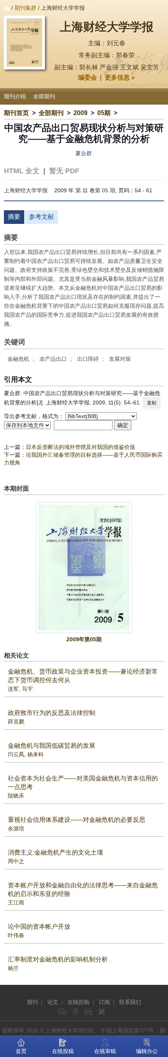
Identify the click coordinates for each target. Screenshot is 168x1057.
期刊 (32, 1002)
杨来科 (35, 754)
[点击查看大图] (84, 567)
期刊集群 (25, 8)
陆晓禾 (16, 796)
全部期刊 (44, 96)
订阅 (104, 1002)
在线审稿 (105, 1051)
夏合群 (83, 153)
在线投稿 (78, 1002)
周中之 (16, 861)
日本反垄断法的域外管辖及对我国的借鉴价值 (80, 447)
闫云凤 (16, 754)
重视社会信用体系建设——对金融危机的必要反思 (76, 819)
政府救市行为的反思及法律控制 (51, 712)
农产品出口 (53, 359)
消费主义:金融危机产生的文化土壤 (55, 852)
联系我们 (130, 1002)
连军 (13, 689)
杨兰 (13, 968)
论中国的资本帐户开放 (39, 926)
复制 (151, 403)
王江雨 (16, 902)
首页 (21, 1051)
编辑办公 (147, 1051)
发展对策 (120, 359)
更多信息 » (120, 77)
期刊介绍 (15, 96)
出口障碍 (88, 359)
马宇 (27, 689)
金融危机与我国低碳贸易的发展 (51, 745)
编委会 (87, 77)
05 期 (108, 190)
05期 (104, 113)
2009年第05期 (84, 639)
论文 (52, 1002)
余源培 (16, 828)
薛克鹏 (16, 721)
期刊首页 (16, 113)
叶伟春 (16, 935)
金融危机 (18, 359)
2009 (80, 113)
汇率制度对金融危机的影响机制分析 (58, 959)
